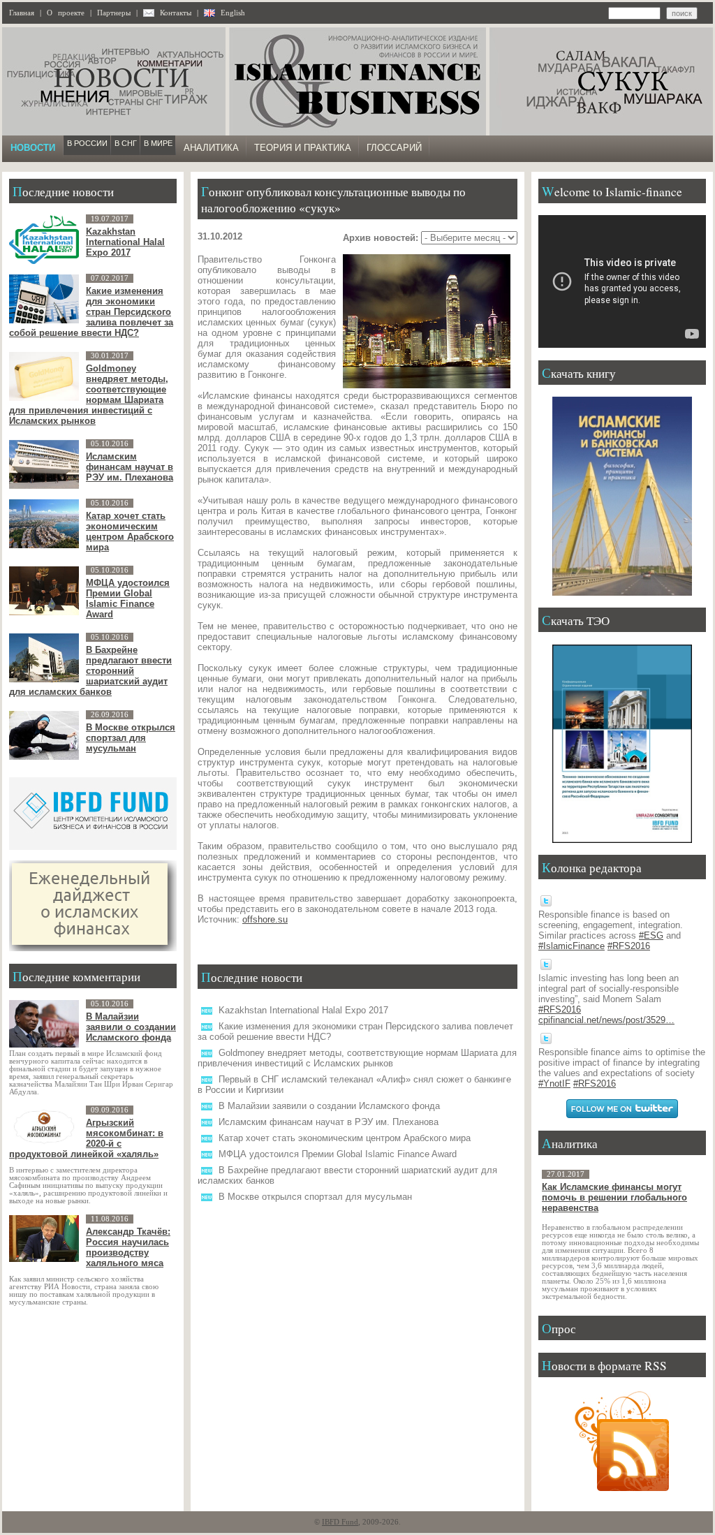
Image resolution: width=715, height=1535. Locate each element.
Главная (21, 13)
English (233, 13)
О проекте (65, 13)
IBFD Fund (340, 1522)
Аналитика (211, 147)
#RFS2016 (628, 946)
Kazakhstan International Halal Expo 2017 (303, 1010)
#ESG (651, 935)
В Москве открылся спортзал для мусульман (315, 1196)
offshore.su (265, 919)
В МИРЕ (158, 143)
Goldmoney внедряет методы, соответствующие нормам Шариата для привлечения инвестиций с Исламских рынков (357, 1058)
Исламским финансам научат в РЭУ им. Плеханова (328, 1122)
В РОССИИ (87, 143)
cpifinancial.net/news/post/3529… (606, 1020)
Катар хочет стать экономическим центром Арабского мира (345, 1138)
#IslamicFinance (571, 946)
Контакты (175, 13)
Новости (32, 147)
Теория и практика (302, 147)
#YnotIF (554, 1083)
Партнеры (114, 13)
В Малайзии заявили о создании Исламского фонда (329, 1106)
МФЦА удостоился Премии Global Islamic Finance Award (338, 1154)
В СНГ (126, 143)
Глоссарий (394, 147)
